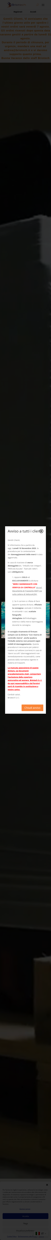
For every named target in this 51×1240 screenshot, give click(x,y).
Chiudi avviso (32, 708)
